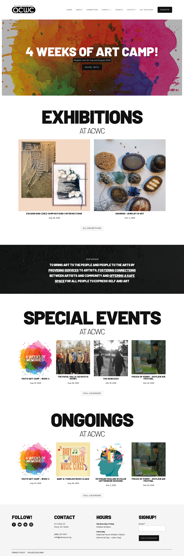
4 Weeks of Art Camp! (92, 51)
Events (105, 10)
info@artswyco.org (62, 537)
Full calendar (92, 393)
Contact (131, 10)
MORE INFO (92, 67)
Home (69, 10)
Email (142, 524)
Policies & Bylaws (36, 553)
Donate (164, 10)
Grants (119, 10)
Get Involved (146, 10)
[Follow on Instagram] (31, 525)
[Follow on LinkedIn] (25, 525)
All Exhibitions (92, 228)
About (79, 10)
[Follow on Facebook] (14, 525)
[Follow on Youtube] (20, 525)
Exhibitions (92, 10)
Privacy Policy (18, 553)
